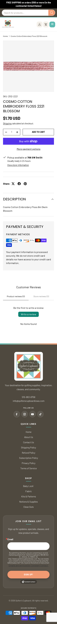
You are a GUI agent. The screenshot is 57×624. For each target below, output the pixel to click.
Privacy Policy (28, 463)
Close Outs (28, 506)
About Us (28, 437)
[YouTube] (32, 414)
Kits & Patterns (28, 496)
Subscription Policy (28, 458)
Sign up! (28, 574)
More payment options (28, 148)
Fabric (28, 491)
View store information (18, 165)
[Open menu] (52, 24)
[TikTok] (40, 414)
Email (10, 539)
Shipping (7, 123)
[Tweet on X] (13, 184)
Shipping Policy (28, 447)
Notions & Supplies (28, 501)
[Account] (39, 24)
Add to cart (38, 132)
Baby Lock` (28, 486)
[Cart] (46, 24)
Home (5, 36)
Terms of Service (28, 468)
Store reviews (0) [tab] (41, 296)
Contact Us (28, 442)
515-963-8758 (28, 397)
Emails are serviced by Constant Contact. (28, 565)
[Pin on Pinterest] (25, 184)
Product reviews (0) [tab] (16, 296)
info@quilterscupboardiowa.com (28, 400)
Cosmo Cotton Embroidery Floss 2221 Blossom (29, 36)
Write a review (28, 314)
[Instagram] (24, 414)
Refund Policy (28, 452)
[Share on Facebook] (19, 184)
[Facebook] (17, 414)
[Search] (51, 13)
